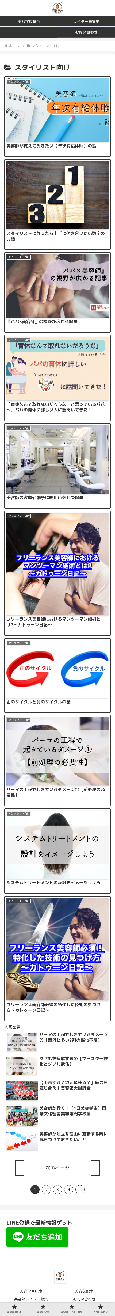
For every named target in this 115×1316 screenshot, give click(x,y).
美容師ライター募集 (31, 1299)
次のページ (57, 1167)
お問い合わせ (84, 1299)
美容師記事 (84, 1291)
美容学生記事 (31, 1291)
